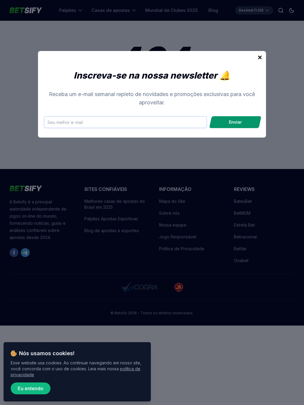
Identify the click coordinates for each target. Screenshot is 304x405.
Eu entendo (30, 388)
